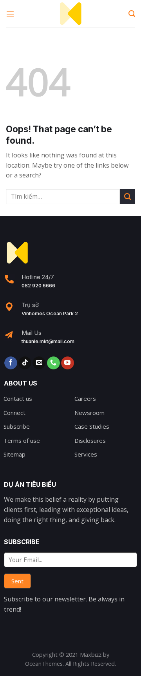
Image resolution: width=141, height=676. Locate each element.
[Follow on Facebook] (10, 363)
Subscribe (17, 426)
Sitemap (14, 454)
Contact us (18, 398)
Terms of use (22, 440)
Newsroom (89, 413)
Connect (14, 413)
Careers (85, 398)
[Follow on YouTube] (67, 363)
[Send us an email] (39, 363)
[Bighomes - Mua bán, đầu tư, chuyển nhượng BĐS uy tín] (70, 13)
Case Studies (91, 426)
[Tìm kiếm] (131, 14)
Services (85, 454)
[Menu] (10, 13)
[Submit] (127, 196)
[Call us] (53, 363)
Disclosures (90, 440)
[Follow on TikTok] (24, 363)
